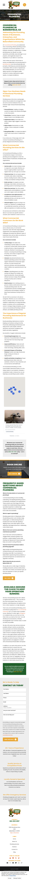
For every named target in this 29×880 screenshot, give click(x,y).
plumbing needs (7, 64)
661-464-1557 (14, 821)
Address (5, 706)
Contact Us (14, 849)
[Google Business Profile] (10, 858)
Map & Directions (14, 832)
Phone (4, 697)
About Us (14, 841)
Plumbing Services (14, 844)
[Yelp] (16, 858)
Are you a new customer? (9, 710)
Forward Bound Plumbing (10, 45)
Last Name (6, 693)
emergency (22, 613)
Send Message (9, 739)
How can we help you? (8, 714)
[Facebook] (13, 858)
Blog (14, 852)
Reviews (14, 846)
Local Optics (17, 435)
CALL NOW (7, 578)
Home (14, 839)
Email (4, 702)
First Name (6, 689)
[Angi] (18, 858)
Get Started (13, 473)
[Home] (14, 5)
